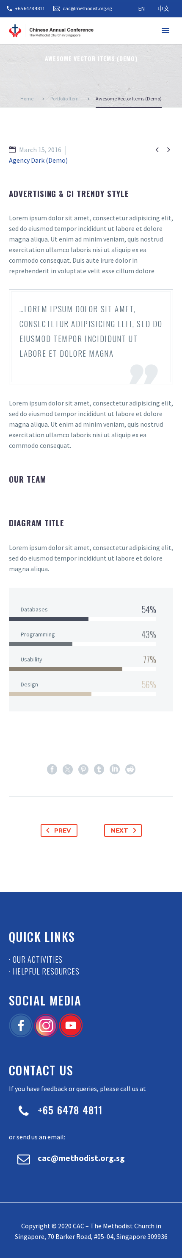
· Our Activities (36, 959)
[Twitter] (68, 769)
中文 (163, 8)
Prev (62, 830)
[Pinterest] (83, 769)
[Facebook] (52, 769)
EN (141, 8)
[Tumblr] (99, 769)
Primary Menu (165, 30)
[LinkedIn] (115, 769)
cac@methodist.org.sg (87, 8)
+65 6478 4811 (30, 8)
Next (119, 830)
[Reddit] (130, 769)
